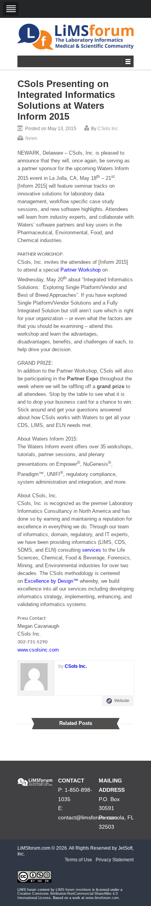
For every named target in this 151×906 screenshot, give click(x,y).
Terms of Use (78, 859)
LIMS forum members (73, 890)
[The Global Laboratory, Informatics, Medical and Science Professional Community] (75, 37)
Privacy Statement (115, 859)
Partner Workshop (80, 270)
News (31, 138)
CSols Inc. (108, 128)
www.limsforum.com (102, 898)
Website (121, 700)
